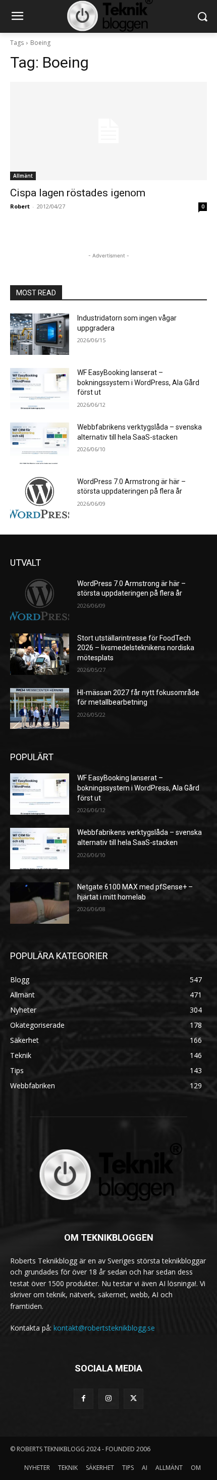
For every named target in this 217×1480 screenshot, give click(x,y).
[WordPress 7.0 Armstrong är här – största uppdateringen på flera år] (39, 497)
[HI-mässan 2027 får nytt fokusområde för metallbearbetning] (39, 708)
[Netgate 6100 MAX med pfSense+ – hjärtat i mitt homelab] (39, 903)
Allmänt (23, 175)
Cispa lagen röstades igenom (77, 193)
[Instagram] (108, 1398)
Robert (20, 206)
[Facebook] (83, 1398)
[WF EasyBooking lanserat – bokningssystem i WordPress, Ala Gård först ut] (39, 388)
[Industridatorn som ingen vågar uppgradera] (39, 334)
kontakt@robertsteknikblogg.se (104, 1328)
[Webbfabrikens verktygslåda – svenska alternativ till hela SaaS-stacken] (39, 443)
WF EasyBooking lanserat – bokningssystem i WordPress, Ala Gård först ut (138, 382)
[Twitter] (133, 1398)
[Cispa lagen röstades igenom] (108, 131)
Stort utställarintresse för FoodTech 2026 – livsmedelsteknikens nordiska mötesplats (135, 648)
